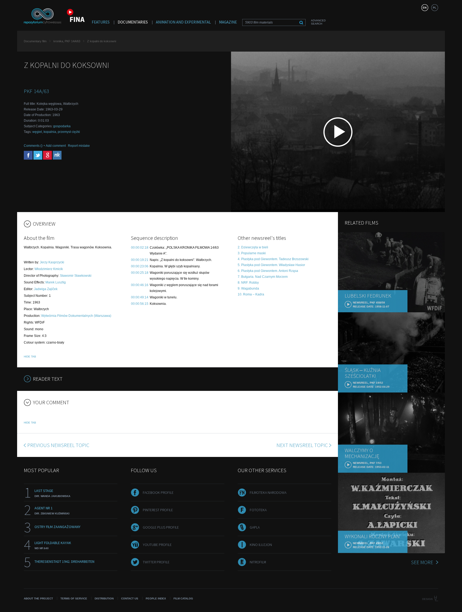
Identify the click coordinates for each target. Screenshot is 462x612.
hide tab (30, 356)
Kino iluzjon (261, 544)
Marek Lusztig (55, 282)
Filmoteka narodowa (268, 492)
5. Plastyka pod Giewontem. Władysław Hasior (271, 265)
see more (422, 562)
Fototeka (258, 509)
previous (58, 445)
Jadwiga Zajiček (45, 289)
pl (434, 7)
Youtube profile (157, 544)
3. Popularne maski (252, 253)
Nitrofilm (258, 562)
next (302, 445)
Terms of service (73, 598)
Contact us (129, 598)
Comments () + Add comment (45, 146)
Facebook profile (158, 492)
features (101, 22)
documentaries (133, 22)
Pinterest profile (158, 509)
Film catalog (183, 598)
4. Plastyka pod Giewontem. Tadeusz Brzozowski (273, 259)
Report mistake (79, 146)
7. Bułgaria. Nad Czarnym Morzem (263, 277)
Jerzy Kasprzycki (52, 262)
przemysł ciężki (69, 132)
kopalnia (50, 132)
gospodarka (62, 126)
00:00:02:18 (139, 247)
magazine (228, 22)
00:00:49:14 (139, 297)
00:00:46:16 (139, 285)
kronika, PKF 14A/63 (66, 41)
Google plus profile (161, 527)
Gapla (255, 527)
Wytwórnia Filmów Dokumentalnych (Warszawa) (76, 316)
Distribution (104, 598)
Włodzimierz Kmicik (48, 269)
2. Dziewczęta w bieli (253, 247)
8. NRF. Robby (248, 282)
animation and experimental (183, 22)
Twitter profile (156, 562)
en (424, 7)
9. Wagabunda (248, 288)
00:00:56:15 (139, 304)
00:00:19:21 (139, 260)
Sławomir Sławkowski (75, 276)
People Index (156, 598)
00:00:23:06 (139, 266)
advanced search (318, 22)
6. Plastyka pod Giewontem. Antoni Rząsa (268, 271)
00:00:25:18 (139, 273)
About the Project (38, 598)
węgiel (37, 132)
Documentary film (35, 41)
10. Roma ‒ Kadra (251, 294)
